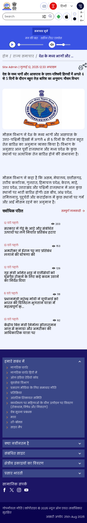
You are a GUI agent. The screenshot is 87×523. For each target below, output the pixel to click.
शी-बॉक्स (16, 422)
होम (5, 56)
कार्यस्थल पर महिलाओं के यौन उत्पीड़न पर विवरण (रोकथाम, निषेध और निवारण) (42, 405)
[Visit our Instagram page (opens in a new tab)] (19, 490)
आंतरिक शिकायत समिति (26, 398)
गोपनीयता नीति (12, 508)
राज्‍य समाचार (23, 56)
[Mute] (52, 44)
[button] (44, 16)
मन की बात (31, 38)
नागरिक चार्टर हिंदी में (24, 372)
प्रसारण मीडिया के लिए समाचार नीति (33, 388)
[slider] (30, 45)
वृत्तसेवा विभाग (20, 383)
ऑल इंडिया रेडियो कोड (24, 378)
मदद (13, 417)
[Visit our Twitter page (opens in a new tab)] (12, 490)
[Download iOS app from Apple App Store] (66, 16)
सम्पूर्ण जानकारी (71, 211)
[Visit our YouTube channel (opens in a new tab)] (26, 490)
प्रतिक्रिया (16, 393)
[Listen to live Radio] (53, 6)
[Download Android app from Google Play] (58, 16)
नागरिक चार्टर (19, 367)
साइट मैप (16, 427)
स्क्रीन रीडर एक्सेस (51, 38)
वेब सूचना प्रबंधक (21, 412)
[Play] (12, 44)
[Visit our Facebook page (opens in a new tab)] (4, 490)
